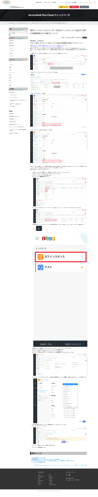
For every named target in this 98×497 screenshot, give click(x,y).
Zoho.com (7, 2)
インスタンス (55, 465)
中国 (39, 479)
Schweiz (50, 480)
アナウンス (11, 56)
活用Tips (10, 53)
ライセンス (11, 50)
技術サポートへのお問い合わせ (15, 104)
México (50, 476)
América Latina (41, 476)
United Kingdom (52, 484)
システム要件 (12, 106)
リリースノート (12, 48)
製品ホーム (62, 7)
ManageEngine (11, 23)
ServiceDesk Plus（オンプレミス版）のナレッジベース (18, 101)
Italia (50, 474)
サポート (81, 2)
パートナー (61, 2)
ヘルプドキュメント (13, 94)
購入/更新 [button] (54, 2)
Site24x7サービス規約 (13, 133)
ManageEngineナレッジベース (14, 124)
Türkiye (50, 483)
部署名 (86, 465)
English (39, 474)
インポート (61, 465)
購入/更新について (12, 119)
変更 (10, 69)
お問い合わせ (68, 2)
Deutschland (40, 480)
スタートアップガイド (14, 97)
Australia (40, 477)
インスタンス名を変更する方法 (38, 462)
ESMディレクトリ (48, 465)
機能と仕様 (34, 23)
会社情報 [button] (74, 2)
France (39, 483)
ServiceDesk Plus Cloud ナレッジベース (25, 23)
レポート (11, 83)
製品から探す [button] (39, 2)
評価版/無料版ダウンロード (14, 116)
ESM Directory (40, 465)
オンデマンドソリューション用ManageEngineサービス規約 (18, 130)
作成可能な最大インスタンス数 (38, 458)
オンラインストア (88, 2)
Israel (39, 484)
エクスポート (68, 465)
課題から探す (47, 2)
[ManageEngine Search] (94, 2)
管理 (10, 85)
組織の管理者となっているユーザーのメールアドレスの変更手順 (45, 459)
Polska (50, 479)
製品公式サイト (13, 92)
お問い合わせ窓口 (12, 121)
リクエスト (11, 64)
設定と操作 (11, 40)
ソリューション (12, 72)
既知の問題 (11, 45)
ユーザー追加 (81, 465)
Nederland (51, 477)
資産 (10, 75)
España (39, 481)
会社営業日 (11, 113)
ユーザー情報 (74, 465)
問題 (10, 67)
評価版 (73, 7)
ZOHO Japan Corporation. (46, 490)
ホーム (10, 62)
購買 (10, 77)
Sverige (50, 481)
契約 (10, 80)
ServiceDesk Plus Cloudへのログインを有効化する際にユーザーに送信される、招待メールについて (53, 460)
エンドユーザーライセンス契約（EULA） (16, 126)
